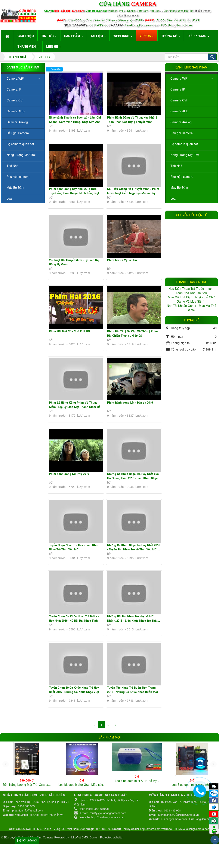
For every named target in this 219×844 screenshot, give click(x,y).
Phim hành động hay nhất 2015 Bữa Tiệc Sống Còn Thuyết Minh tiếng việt (74, 191)
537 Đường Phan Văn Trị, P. (88, 20)
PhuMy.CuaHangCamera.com (191, 829)
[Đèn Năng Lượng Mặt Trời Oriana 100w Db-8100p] (26, 759)
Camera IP (177, 89)
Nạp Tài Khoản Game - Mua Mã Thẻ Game (191, 307)
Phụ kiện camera (181, 176)
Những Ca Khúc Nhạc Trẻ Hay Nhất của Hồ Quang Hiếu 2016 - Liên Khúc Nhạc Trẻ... (133, 478)
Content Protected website (106, 837)
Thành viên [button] (27, 46)
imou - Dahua (127, 10)
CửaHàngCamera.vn (176, 24)
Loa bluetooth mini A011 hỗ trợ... (137, 781)
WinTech (112, 10)
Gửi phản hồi (29, 840)
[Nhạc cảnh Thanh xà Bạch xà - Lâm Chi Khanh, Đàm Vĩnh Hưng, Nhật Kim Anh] (76, 94)
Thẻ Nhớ (176, 165)
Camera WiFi (179, 78)
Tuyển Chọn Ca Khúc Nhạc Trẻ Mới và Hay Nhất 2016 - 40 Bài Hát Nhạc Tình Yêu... (74, 620)
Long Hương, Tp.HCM (125, 20)
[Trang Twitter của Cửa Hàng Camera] (214, 807)
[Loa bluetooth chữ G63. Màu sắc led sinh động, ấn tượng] (81, 759)
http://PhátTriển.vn (51, 815)
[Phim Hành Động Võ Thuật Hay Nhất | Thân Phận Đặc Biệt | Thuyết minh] (134, 94)
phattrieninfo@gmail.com (27, 810)
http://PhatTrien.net (27, 815)
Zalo (214, 793)
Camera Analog (181, 122)
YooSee (154, 10)
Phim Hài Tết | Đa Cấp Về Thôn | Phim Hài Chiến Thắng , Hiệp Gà (132, 333)
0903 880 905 (26, 806)
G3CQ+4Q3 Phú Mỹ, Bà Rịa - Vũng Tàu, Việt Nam (47, 829)
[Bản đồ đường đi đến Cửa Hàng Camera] (214, 820)
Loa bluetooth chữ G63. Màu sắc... (81, 784)
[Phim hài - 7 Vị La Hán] (134, 236)
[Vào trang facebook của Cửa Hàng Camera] (214, 800)
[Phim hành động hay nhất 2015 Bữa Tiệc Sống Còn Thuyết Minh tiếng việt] (76, 165)
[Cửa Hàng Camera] (18, 14)
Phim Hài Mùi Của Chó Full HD (69, 331)
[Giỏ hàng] (214, 831)
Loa (173, 198)
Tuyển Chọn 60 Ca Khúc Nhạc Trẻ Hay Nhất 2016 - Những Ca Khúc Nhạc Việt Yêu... (74, 691)
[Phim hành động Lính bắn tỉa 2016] (134, 379)
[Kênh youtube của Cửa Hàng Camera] (214, 814)
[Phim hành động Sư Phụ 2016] (76, 450)
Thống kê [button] (169, 36)
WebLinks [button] (121, 36)
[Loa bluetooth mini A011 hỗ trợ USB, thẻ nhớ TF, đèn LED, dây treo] (137, 757)
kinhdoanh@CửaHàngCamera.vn (178, 815)
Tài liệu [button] (97, 36)
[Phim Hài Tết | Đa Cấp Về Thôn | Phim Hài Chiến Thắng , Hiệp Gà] (134, 307)
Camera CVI (178, 100)
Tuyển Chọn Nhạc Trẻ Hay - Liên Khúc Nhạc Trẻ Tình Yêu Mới (74, 547)
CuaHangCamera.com (141, 24)
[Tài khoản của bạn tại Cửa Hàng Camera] (213, 827)
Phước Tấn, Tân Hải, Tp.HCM (177, 20)
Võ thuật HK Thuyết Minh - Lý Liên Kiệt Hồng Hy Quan (74, 262)
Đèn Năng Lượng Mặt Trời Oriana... (27, 784)
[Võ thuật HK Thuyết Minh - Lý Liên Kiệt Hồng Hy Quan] (76, 236)
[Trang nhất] (7, 35)
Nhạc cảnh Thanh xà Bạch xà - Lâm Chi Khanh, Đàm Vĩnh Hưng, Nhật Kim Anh (75, 119)
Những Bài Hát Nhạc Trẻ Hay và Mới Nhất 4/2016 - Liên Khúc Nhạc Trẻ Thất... (133, 618)
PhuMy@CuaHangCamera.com (141, 829)
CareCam (143, 10)
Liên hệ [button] (52, 46)
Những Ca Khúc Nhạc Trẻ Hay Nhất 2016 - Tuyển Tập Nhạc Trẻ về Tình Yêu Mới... (133, 547)
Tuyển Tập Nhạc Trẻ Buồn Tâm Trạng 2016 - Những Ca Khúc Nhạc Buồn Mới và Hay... (132, 691)
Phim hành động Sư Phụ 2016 (69, 474)
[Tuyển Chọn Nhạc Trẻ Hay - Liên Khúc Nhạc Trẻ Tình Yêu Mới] (76, 521)
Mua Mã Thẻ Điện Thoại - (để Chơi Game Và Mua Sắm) (191, 299)
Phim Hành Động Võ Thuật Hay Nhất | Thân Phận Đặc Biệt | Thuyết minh (132, 119)
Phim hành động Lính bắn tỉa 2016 (130, 402)
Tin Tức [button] (48, 36)
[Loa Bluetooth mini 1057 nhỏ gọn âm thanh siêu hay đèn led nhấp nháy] (192, 759)
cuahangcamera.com (174, 819)
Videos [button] (146, 36)
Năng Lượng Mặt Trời (184, 155)
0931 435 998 (99, 24)
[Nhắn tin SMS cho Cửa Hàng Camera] (214, 786)
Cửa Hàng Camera (41, 837)
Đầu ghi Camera (181, 133)
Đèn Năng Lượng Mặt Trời (178, 10)
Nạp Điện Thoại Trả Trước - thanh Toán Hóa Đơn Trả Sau (191, 290)
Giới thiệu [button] (26, 36)
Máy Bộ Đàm (179, 187)
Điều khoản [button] (197, 36)
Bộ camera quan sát (184, 144)
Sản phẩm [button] (72, 36)
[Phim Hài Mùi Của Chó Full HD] (76, 307)
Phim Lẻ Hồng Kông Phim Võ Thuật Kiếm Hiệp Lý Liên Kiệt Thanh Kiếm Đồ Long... (75, 406)
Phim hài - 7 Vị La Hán (122, 260)
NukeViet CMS (79, 837)
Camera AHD (179, 111)
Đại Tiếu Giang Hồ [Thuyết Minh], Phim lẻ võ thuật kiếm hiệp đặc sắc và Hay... (133, 191)
